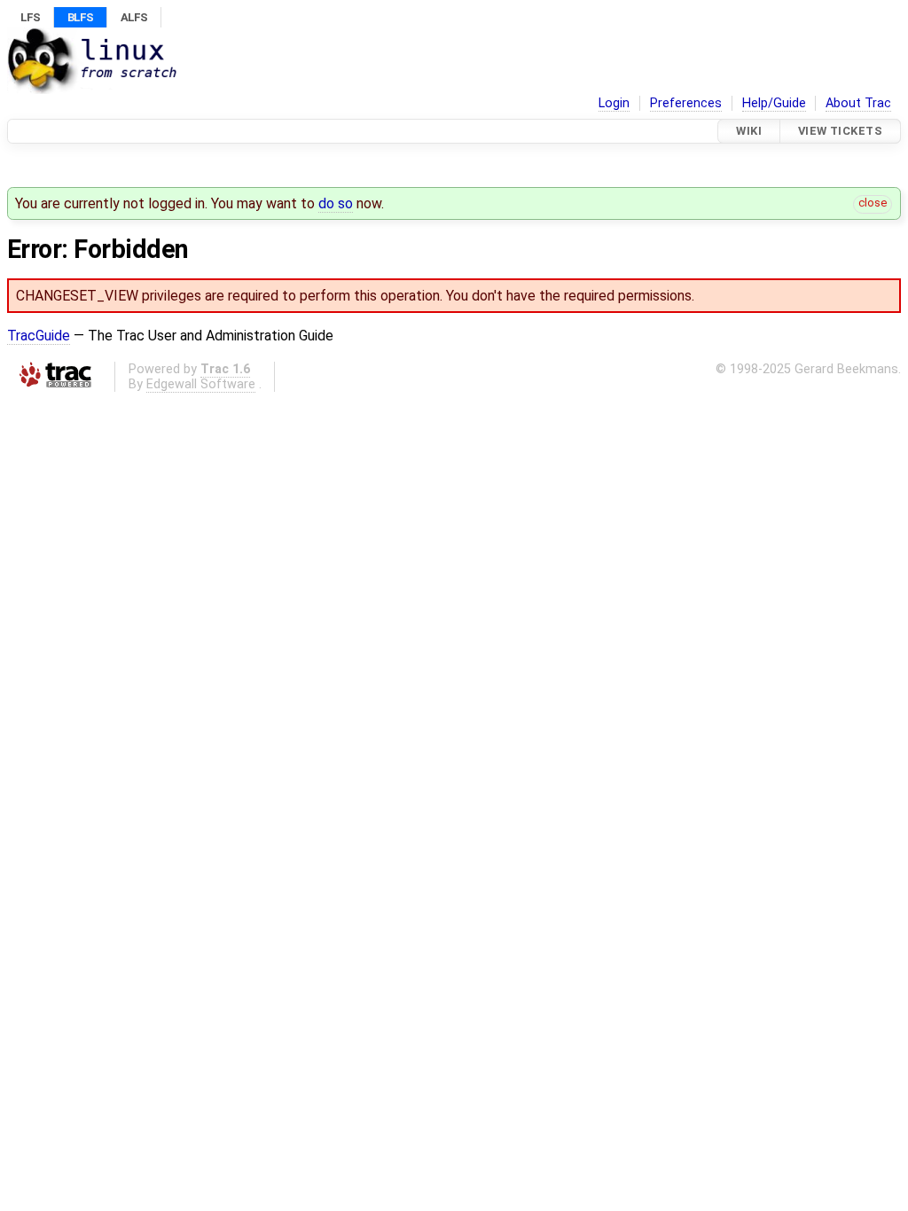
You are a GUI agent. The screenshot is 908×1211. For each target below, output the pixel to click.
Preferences (686, 103)
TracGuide (38, 335)
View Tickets (840, 130)
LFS (30, 17)
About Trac (858, 103)
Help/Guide (774, 103)
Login (614, 103)
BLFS (80, 17)
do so (335, 203)
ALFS (134, 17)
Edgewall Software (200, 384)
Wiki (749, 130)
